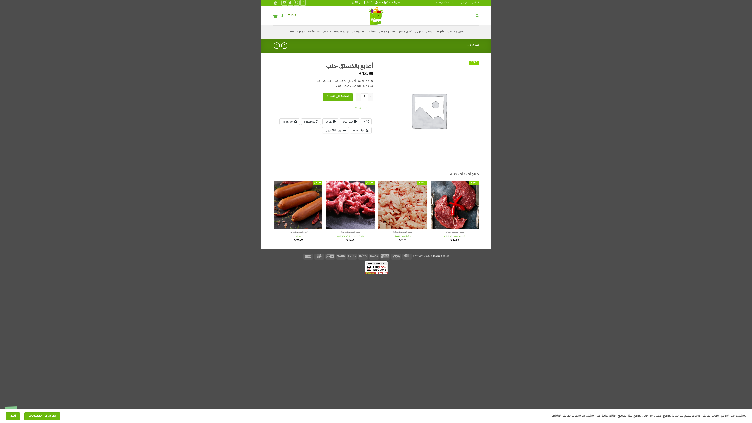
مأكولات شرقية (436, 32)
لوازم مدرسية (341, 32)
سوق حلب (472, 45)
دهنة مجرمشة (403, 236)
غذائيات (371, 32)
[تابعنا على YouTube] (284, 3)
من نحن (464, 3)
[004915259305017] (275, 3)
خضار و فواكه (388, 32)
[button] (477, 16)
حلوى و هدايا (457, 32)
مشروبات (359, 32)
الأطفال (326, 32)
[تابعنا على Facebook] (303, 3)
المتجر (476, 3)
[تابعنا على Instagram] (297, 3)
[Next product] (284, 45)
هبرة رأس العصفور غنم (350, 236)
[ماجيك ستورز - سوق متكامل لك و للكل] (376, 15)
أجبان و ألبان (405, 32)
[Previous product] (277, 45)
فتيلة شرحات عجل (454, 236)
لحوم (419, 32)
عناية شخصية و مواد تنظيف (304, 32)
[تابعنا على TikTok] (290, 3)
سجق (298, 236)
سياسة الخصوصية (446, 3)
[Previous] (479, 215)
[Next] (274, 215)
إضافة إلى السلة (338, 97)
